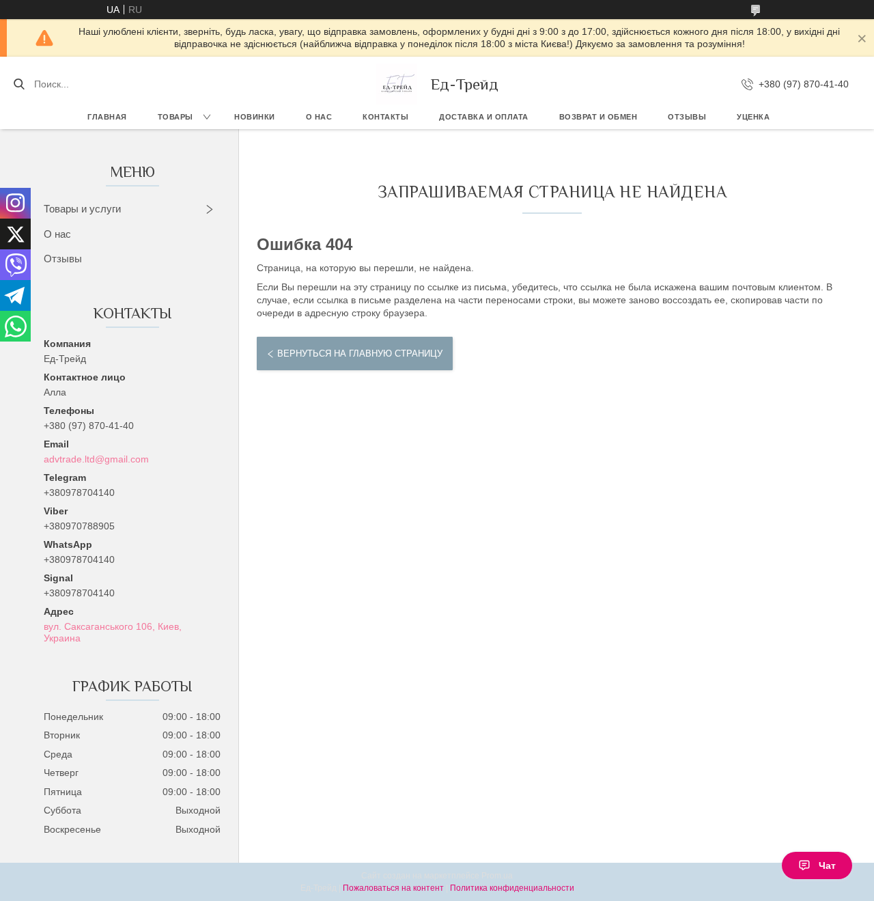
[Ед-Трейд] (396, 84)
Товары (175, 117)
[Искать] (18, 84)
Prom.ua (497, 876)
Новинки (254, 117)
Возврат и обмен (598, 117)
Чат (827, 865)
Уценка (753, 117)
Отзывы (687, 117)
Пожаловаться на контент (393, 888)
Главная (107, 117)
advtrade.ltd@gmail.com (96, 459)
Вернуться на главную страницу (359, 353)
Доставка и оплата (483, 117)
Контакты (385, 117)
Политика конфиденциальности (512, 888)
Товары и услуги (82, 208)
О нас (319, 117)
